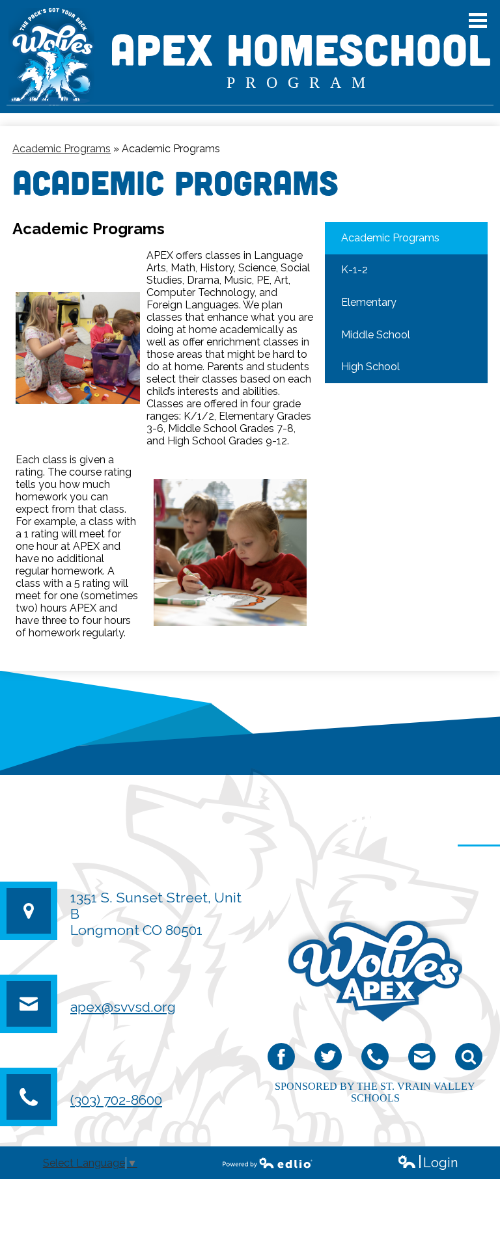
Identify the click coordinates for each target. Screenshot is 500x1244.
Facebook (281, 1056)
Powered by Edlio (267, 1162)
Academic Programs (61, 148)
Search (468, 1056)
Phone (375, 1056)
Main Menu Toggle (478, 20)
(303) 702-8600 (116, 1100)
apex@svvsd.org (123, 1007)
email (422, 1056)
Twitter (328, 1056)
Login (427, 1163)
